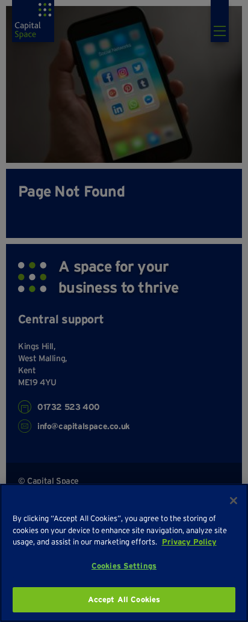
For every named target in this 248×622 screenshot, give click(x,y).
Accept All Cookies (124, 599)
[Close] (233, 500)
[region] (124, 553)
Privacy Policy (189, 541)
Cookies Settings (124, 565)
